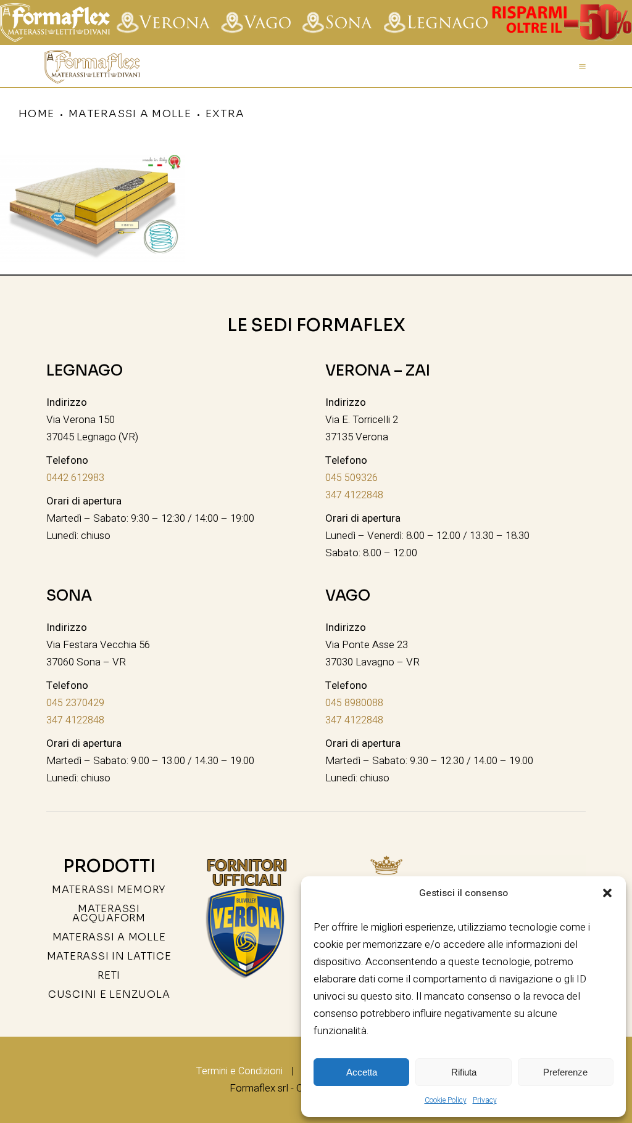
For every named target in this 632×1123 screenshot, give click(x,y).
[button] (607, 893)
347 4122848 (354, 495)
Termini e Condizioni (239, 1071)
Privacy (485, 1100)
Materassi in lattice (109, 956)
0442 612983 (75, 478)
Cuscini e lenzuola (109, 994)
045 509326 (351, 478)
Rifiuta (463, 1072)
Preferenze (565, 1072)
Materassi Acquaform (109, 913)
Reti (109, 975)
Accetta (361, 1072)
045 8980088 (354, 703)
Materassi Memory (109, 889)
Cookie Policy (446, 1100)
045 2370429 (75, 703)
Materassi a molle (109, 937)
